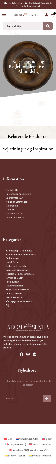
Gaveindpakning (14, 285)
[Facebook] (21, 354)
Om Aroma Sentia (15, 217)
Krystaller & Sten (14, 277)
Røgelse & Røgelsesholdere (20, 273)
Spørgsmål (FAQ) (14, 197)
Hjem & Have (12, 281)
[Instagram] (28, 354)
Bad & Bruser (12, 262)
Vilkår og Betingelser (16, 201)
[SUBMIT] (47, 398)
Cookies (10, 209)
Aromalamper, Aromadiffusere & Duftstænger (22, 256)
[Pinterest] (34, 354)
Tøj (7, 305)
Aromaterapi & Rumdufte (19, 250)
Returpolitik (12, 205)
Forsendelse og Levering (18, 193)
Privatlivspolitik (14, 213)
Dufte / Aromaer (14, 293)
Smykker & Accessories (17, 289)
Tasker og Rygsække (16, 265)
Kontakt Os (12, 189)
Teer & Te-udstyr (14, 297)
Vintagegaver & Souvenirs (19, 301)
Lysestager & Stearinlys (18, 269)
